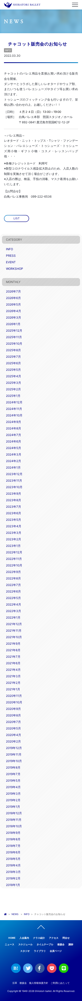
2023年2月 (13, 539)
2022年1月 (13, 617)
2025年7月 (13, 357)
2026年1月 (13, 324)
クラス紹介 (39, 938)
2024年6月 (13, 441)
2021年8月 (13, 650)
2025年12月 (14, 330)
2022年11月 (14, 559)
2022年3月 (13, 611)
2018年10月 (14, 826)
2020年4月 (13, 735)
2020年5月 (13, 728)
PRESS (11, 256)
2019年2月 (13, 800)
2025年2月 (13, 389)
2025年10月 (14, 343)
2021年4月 (13, 670)
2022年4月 (13, 604)
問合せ (66, 938)
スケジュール (25, 944)
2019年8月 (13, 767)
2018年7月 (13, 846)
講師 (70, 944)
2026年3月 (13, 317)
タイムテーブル (45, 944)
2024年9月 (13, 422)
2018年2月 (13, 878)
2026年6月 (13, 298)
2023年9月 (13, 493)
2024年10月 (14, 415)
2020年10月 (14, 702)
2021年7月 (13, 657)
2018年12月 (14, 813)
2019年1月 (13, 807)
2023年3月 (13, 533)
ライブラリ (40, 951)
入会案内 (24, 938)
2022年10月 (14, 565)
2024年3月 (13, 454)
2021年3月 (13, 676)
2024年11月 (14, 409)
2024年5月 (13, 448)
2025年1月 (13, 396)
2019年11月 (13, 754)
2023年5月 (13, 520)
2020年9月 (13, 709)
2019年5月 (13, 780)
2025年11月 (14, 337)
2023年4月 (13, 526)
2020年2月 (13, 741)
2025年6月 (13, 363)
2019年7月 (13, 774)
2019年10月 (14, 761)
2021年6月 (13, 663)
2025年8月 (13, 350)
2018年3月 (13, 872)
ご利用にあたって (60, 982)
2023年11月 (14, 480)
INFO (8, 50)
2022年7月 (13, 585)
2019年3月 (13, 793)
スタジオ (25, 951)
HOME (12, 938)
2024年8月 (13, 428)
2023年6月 (13, 513)
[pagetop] (41, 928)
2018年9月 (13, 833)
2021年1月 (13, 689)
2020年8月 (13, 715)
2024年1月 (13, 467)
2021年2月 (13, 683)
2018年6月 (13, 852)
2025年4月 (13, 376)
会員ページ (56, 951)
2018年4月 (13, 865)
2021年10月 (14, 637)
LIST (17, 218)
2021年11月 (13, 630)
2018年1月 (13, 885)
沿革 (14, 982)
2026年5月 (13, 304)
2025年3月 (13, 383)
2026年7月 (13, 291)
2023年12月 (14, 474)
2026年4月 (13, 311)
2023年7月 (13, 507)
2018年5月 (13, 859)
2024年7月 (13, 435)
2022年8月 (13, 578)
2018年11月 (13, 820)
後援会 (60, 944)
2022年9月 (13, 572)
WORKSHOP (14, 269)
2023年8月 (13, 500)
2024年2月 (13, 461)
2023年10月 (14, 487)
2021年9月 (13, 643)
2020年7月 (13, 722)
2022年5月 (13, 598)
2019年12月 (14, 748)
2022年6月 (13, 591)
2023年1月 (13, 546)
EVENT (11, 262)
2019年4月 (13, 787)
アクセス (54, 938)
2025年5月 (13, 370)
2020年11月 (14, 696)
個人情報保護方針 (38, 982)
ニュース (9, 944)
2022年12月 (14, 552)
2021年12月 (14, 624)
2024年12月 (14, 402)
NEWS (15, 914)
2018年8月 (13, 839)
